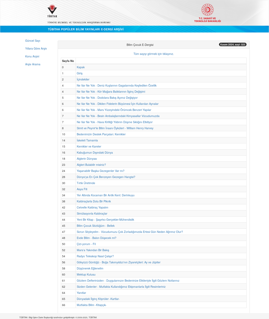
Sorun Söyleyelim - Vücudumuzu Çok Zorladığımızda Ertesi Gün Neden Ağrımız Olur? (130, 232)
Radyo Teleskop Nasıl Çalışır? (95, 256)
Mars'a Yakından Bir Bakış (93, 250)
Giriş (80, 73)
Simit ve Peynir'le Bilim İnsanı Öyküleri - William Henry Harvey (115, 128)
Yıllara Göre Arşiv (36, 48)
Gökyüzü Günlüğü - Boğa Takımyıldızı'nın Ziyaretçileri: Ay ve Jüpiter (118, 262)
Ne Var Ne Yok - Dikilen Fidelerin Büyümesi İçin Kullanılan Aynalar (118, 104)
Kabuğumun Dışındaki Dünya (95, 152)
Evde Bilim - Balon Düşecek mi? (96, 238)
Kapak (81, 67)
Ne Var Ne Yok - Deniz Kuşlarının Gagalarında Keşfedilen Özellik (117, 85)
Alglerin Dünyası (87, 158)
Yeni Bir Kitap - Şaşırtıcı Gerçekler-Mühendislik (105, 219)
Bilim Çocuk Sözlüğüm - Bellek (96, 226)
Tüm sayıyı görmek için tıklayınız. (154, 54)
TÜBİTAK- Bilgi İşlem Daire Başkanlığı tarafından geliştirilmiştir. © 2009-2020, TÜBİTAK (58, 317)
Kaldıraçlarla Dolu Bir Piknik (94, 201)
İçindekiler (83, 79)
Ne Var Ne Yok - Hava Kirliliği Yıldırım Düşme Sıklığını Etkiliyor (115, 122)
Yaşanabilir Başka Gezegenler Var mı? (100, 171)
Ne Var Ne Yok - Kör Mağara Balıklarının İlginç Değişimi (111, 91)
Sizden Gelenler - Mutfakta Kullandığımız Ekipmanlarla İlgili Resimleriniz (121, 287)
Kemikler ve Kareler (89, 146)
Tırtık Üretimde (86, 183)
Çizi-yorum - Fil (86, 244)
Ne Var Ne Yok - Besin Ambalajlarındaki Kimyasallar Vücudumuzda (118, 116)
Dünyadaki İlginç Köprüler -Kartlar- (98, 299)
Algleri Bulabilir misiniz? (91, 165)
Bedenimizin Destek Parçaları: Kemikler (101, 134)
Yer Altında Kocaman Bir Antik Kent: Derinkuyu (105, 195)
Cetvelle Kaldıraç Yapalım (92, 207)
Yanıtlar (81, 293)
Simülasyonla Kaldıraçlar (92, 213)
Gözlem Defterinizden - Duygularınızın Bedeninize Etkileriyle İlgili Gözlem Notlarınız (128, 280)
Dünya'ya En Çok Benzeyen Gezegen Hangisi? (106, 177)
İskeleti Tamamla (87, 140)
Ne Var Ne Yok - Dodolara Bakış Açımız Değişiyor (107, 98)
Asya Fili (82, 189)
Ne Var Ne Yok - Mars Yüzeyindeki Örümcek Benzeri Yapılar (114, 110)
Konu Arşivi (32, 56)
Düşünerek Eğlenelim (90, 268)
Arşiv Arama (32, 64)
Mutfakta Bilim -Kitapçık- (92, 305)
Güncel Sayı (32, 40)
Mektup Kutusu (86, 274)
